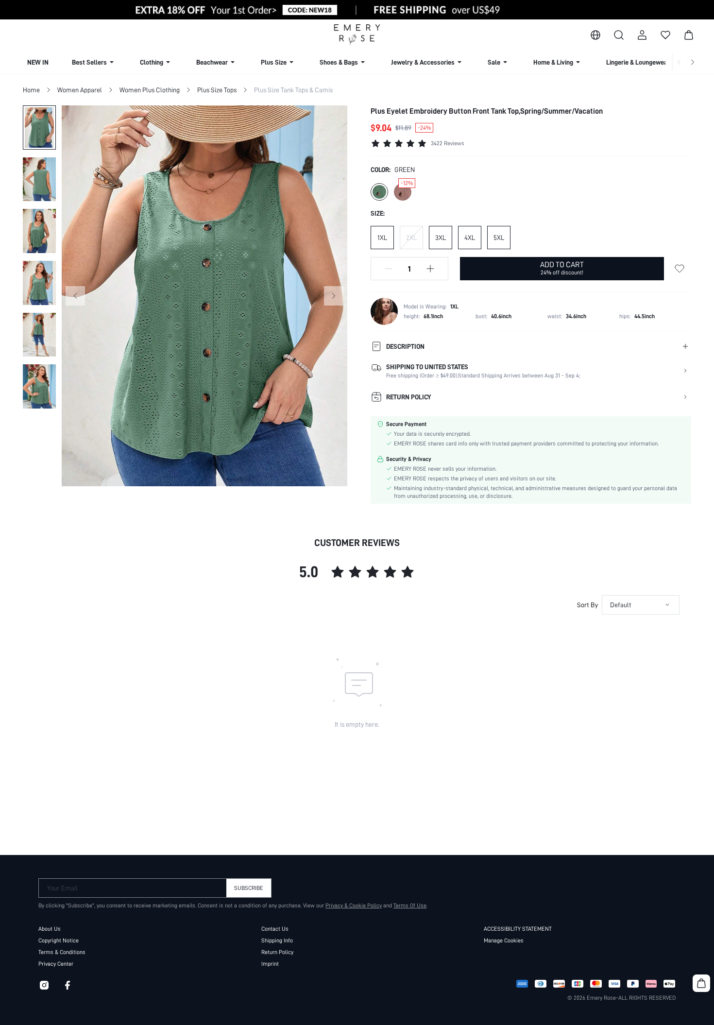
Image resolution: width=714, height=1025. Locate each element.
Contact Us (275, 928)
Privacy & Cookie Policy (353, 905)
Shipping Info (277, 940)
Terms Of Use (409, 905)
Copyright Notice (58, 940)
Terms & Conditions (61, 952)
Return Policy (277, 952)
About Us (49, 928)
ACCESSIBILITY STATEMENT (518, 928)
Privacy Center (55, 963)
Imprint (270, 963)
